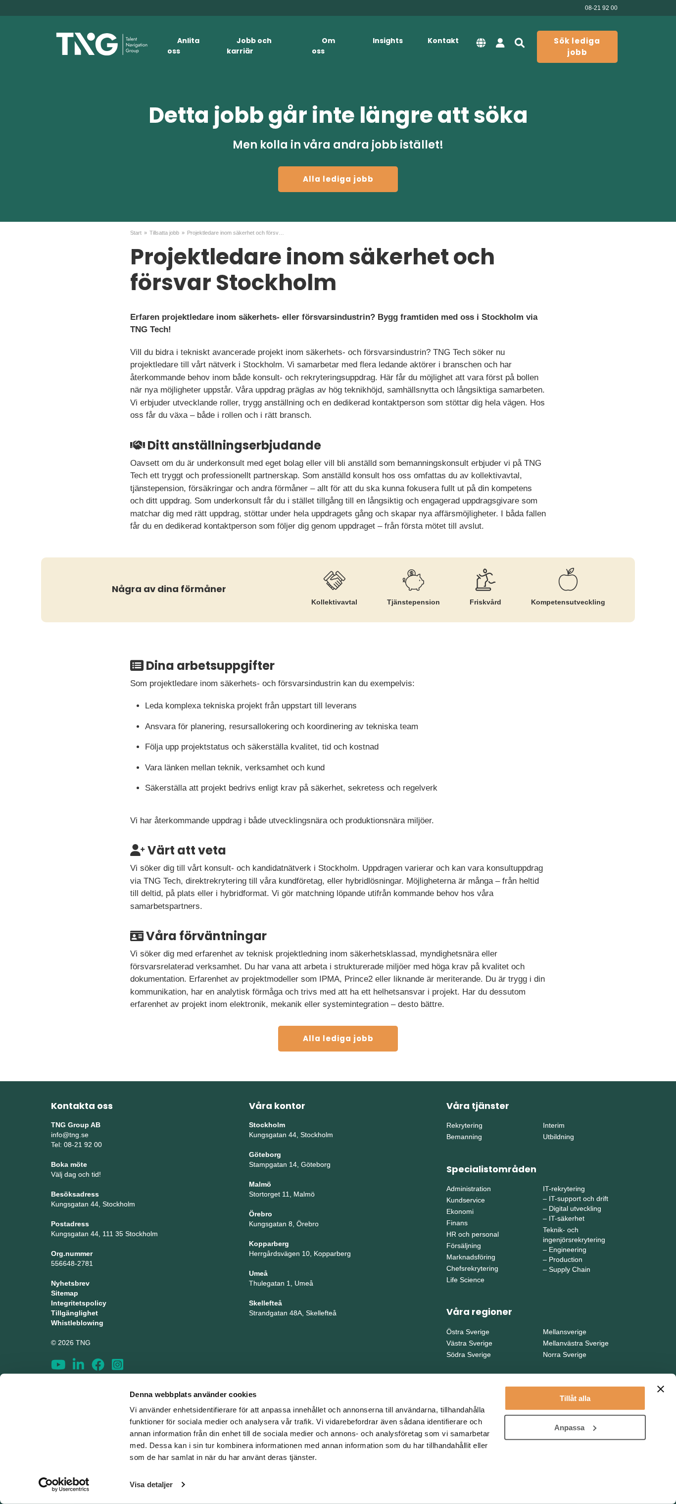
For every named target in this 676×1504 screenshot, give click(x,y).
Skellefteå (265, 1303)
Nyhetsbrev (70, 1283)
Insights (388, 41)
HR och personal (472, 1234)
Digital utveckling (575, 1208)
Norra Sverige (564, 1354)
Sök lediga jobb (577, 46)
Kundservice (465, 1200)
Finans (457, 1223)
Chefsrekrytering (472, 1268)
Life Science (465, 1280)
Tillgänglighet (74, 1313)
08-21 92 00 (601, 7)
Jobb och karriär (249, 46)
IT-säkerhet (566, 1218)
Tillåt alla (575, 1398)
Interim (554, 1125)
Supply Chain (569, 1269)
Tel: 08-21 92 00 (76, 1145)
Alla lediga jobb (338, 179)
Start (136, 233)
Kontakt (443, 41)
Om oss (323, 46)
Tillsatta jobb (164, 233)
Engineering (567, 1249)
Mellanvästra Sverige (576, 1343)
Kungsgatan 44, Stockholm (93, 1204)
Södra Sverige (468, 1354)
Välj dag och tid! (76, 1174)
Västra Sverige (469, 1343)
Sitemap (64, 1293)
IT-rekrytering (564, 1189)
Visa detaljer (151, 1484)
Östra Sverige (467, 1332)
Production (565, 1259)
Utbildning (558, 1137)
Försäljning (463, 1246)
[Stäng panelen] (660, 1389)
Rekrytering (464, 1125)
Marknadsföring (470, 1257)
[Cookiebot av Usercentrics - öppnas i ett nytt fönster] (64, 1484)
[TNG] (101, 44)
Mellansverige (564, 1332)
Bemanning (464, 1137)
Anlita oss (183, 46)
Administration (468, 1189)
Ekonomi (460, 1211)
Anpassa (569, 1427)
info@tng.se (70, 1135)
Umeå (258, 1273)
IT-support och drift (578, 1199)
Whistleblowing (77, 1323)
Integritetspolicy (78, 1303)
